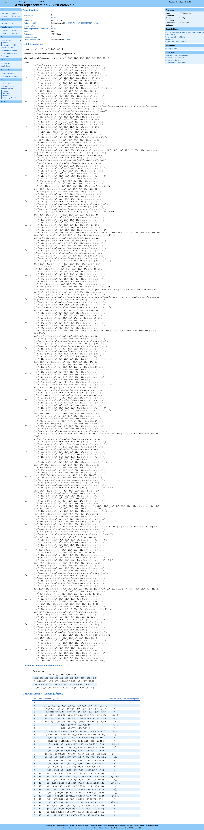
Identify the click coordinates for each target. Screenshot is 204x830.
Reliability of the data (173, 60)
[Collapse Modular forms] (20, 27)
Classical (4, 30)
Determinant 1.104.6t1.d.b (175, 37)
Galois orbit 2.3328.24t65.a (175, 42)
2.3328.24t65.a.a (43, 2)
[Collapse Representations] (20, 70)
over (5, 43)
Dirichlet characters (8, 73)
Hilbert (3, 33)
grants (67, 826)
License (77, 828)
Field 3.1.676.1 (171, 35)
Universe (4, 16)
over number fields (9, 45)
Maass (14, 30)
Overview (4, 13)
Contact (65, 828)
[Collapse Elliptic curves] (20, 40)
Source (107, 828)
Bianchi (14, 33)
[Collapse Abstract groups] (20, 89)
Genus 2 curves (7, 48)
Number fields (6, 63)
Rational (4, 23)
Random (15, 13)
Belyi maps (5, 56)
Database (4, 102)
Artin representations (26, 2)
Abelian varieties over (10, 53)
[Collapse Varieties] (20, 37)
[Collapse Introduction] (20, 10)
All (12, 23)
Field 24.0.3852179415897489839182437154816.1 (184, 32)
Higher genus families (9, 50)
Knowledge (16, 16)
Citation (172, 2)
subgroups (6, 93)
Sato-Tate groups (7, 86)
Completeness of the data (175, 58)
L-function (169, 39)
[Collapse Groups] (20, 80)
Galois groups (6, 83)
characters (6, 95)
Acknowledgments (87, 828)
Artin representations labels (175, 62)
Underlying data (171, 48)
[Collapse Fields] (20, 60)
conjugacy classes (9, 98)
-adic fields (5, 66)
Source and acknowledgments (176, 55)
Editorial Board (99, 828)
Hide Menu (189, 2)
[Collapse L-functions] (20, 20)
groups (5, 91)
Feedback (180, 2)
